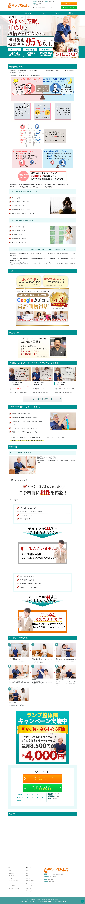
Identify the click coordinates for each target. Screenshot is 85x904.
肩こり (28, 873)
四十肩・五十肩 (30, 883)
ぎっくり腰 (29, 885)
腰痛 (27, 875)
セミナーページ (12, 883)
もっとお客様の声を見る (42, 399)
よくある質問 (12, 885)
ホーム (10, 870)
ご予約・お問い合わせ (14, 880)
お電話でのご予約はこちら (42, 778)
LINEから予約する (69, 7)
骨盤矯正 (28, 878)
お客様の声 (11, 875)
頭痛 (27, 870)
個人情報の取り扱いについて (16, 888)
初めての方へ (12, 873)
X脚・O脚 (28, 888)
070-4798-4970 (69, 3)
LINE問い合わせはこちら (42, 788)
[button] (82, 901)
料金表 (10, 878)
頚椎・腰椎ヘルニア (31, 891)
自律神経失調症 (30, 880)
